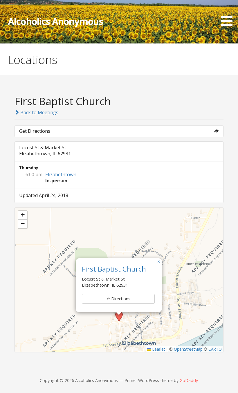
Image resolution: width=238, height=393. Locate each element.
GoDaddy (189, 380)
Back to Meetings (38, 112)
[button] (228, 14)
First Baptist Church (114, 269)
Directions (120, 298)
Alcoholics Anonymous (55, 21)
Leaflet (158, 349)
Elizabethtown (60, 174)
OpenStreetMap (188, 349)
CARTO (215, 349)
